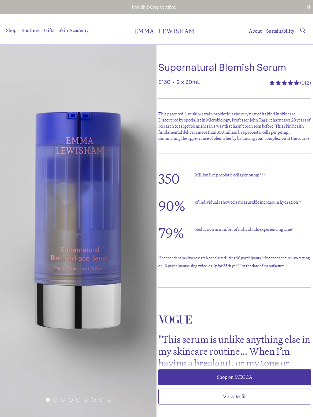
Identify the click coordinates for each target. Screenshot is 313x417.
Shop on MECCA (234, 377)
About (255, 31)
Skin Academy (74, 30)
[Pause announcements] (308, 7)
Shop (11, 30)
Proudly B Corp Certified (154, 7)
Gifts (49, 30)
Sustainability (280, 31)
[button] (303, 31)
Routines (30, 30)
